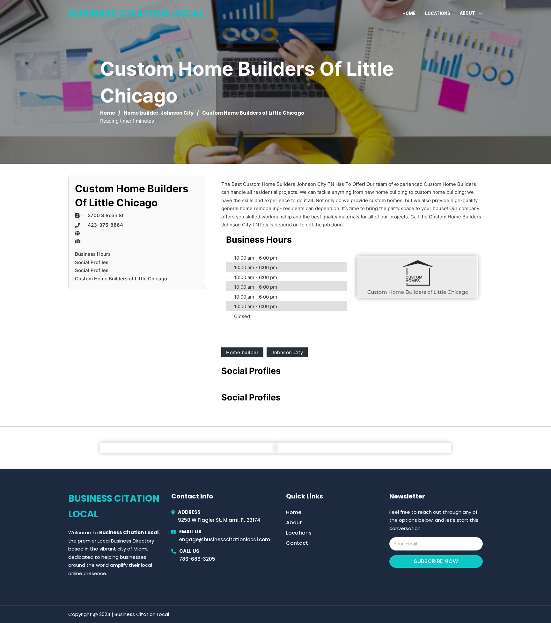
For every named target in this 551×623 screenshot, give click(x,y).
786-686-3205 (197, 559)
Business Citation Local (136, 13)
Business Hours (93, 254)
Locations (437, 13)
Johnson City (177, 113)
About (294, 522)
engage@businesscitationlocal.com (224, 539)
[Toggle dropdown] (480, 13)
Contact (297, 543)
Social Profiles (91, 262)
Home (408, 13)
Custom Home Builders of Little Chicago (121, 279)
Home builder (141, 113)
